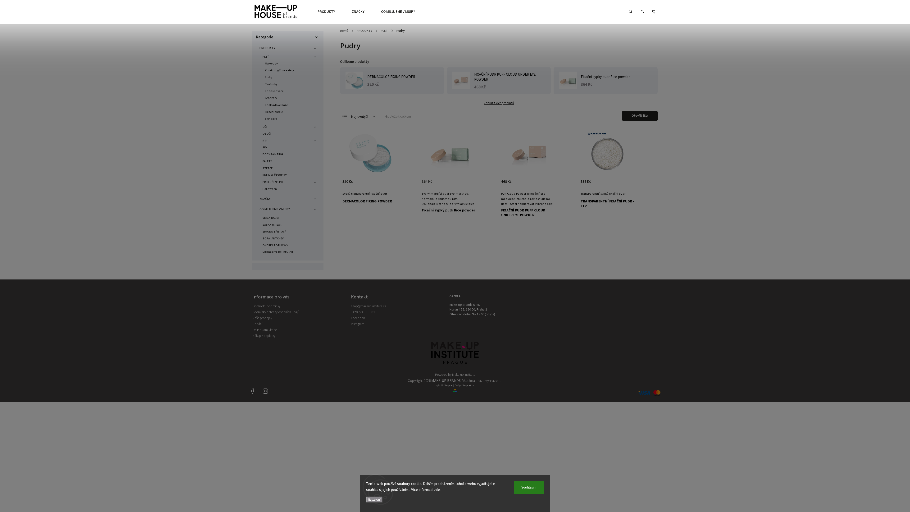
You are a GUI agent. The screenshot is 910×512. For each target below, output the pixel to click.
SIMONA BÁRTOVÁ (274, 231)
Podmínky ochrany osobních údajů (275, 312)
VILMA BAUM (271, 218)
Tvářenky (271, 84)
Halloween (270, 189)
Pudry (269, 77)
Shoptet (448, 385)
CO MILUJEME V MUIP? (274, 209)
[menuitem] (330, 12)
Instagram (357, 324)
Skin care (271, 119)
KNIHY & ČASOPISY (275, 175)
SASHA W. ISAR (272, 225)
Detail (389, 184)
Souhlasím (528, 487)
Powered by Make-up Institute (455, 374)
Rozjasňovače (274, 91)
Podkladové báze (276, 105)
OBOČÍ (267, 134)
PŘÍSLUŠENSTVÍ (273, 182)
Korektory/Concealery (279, 70)
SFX (265, 147)
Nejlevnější (359, 116)
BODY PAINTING (273, 154)
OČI (265, 127)
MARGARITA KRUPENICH (278, 252)
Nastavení (374, 499)
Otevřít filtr (640, 115)
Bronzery (271, 98)
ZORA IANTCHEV (273, 238)
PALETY (267, 161)
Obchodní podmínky (266, 306)
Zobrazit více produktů (499, 103)
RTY (265, 140)
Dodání (257, 324)
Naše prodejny (262, 318)
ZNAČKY (265, 199)
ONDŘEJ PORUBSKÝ (275, 245)
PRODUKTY (267, 48)
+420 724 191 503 (363, 312)
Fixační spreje (274, 112)
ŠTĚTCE (268, 168)
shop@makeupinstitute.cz (368, 306)
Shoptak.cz (468, 385)
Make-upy (271, 63)
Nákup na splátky (263, 336)
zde (437, 489)
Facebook (358, 318)
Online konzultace (264, 330)
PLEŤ (266, 57)
